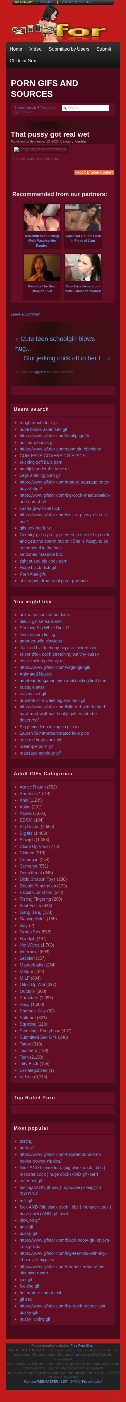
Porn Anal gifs (33, 574)
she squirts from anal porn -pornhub (54, 580)
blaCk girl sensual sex (41, 621)
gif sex (26, 1299)
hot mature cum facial (40, 1292)
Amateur (28, 793)
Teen (24, 1057)
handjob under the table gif (44, 468)
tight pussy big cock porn (43, 560)
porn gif (27, 1147)
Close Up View (34, 846)
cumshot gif (31, 1180)
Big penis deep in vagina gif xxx (50, 726)
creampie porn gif (36, 746)
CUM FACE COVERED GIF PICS (53, 455)
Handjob (27, 938)
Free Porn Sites (82, 1345)
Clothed (27, 852)
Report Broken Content (94, 172)
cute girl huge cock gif (40, 739)
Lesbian (32, 107)
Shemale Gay (33, 1010)
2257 (64, 1381)
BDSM (26, 819)
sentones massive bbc (42, 554)
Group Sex (30, 931)
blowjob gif (30, 1220)
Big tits (26, 833)
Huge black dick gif (38, 567)
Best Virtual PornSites (76, 2)
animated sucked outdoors (45, 614)
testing (26, 1141)
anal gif (26, 1226)
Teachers (28, 1050)
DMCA (74, 1381)
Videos (26, 1076)
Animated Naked (36, 673)
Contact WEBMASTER (41, 1381)
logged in (39, 372)
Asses (26, 813)
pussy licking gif (35, 1319)
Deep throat (31, 872)
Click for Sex (23, 60)
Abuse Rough (33, 786)
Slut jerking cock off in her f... (64, 358)
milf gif (26, 1200)
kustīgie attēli (32, 687)
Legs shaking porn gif (40, 475)
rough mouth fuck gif (39, 422)
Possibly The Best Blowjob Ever (42, 288)
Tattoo (25, 1043)
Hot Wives (30, 944)
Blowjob (27, 839)
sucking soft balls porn (42, 462)
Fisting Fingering (35, 899)
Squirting (28, 1023)
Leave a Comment (25, 314)
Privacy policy (92, 1381)
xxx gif (26, 1279)
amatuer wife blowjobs (41, 640)
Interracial (29, 951)
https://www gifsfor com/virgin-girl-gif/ (55, 667)
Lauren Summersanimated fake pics (54, 733)
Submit (103, 49)
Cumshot (28, 865)
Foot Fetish (30, 905)
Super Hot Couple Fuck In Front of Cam (83, 238)
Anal (24, 800)
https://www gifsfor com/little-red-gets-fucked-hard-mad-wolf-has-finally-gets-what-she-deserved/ (63, 713)
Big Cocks (30, 826)
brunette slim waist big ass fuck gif (52, 700)
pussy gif (28, 1233)
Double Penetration (38, 885)
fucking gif (29, 1285)
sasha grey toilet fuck (40, 508)
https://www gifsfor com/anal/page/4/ (54, 435)
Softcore (28, 1017)
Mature (26, 971)
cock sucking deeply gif (42, 660)
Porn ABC (47, 2)
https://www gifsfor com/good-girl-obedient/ (60, 448)
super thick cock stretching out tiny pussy (59, 654)
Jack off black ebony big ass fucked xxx (58, 647)
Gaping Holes (33, 918)
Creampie (29, 859)
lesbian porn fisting (37, 634)
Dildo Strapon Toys (38, 879)
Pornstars (29, 997)
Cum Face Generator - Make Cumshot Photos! (83, 288)
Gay (24, 925)
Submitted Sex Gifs (38, 1037)
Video (35, 49)
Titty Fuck (29, 1063)
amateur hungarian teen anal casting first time (63, 680)
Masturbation (32, 964)
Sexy (25, 1004)
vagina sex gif (33, 693)
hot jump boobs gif (37, 442)
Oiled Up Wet (32, 984)
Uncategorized (33, 1070)
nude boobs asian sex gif (43, 429)
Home (16, 49)
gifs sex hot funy (35, 527)
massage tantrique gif (40, 752)
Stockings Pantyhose (40, 1030)
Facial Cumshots (36, 892)
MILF (25, 978)
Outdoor (27, 991)
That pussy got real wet (50, 134)
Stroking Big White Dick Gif (45, 627)
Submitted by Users (69, 49)
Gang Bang (30, 912)
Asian (25, 806)
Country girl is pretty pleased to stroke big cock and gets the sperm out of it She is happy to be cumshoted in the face (64, 541)
